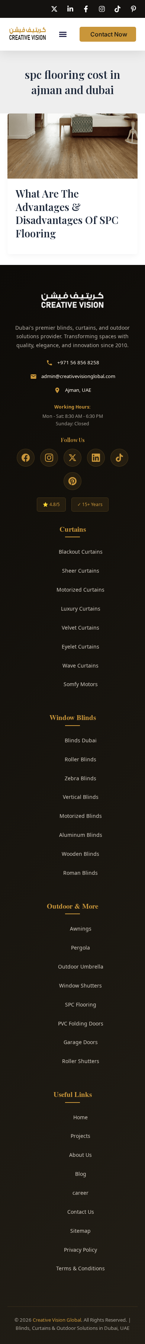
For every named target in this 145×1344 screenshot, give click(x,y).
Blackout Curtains (81, 551)
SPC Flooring (80, 1004)
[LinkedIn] (96, 458)
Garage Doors (81, 1042)
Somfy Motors (81, 684)
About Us (80, 1154)
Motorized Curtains (80, 589)
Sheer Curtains (80, 570)
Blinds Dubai (81, 740)
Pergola (80, 947)
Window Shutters (80, 985)
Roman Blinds (80, 872)
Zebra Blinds (80, 778)
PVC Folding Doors (80, 1023)
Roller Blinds (80, 759)
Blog (80, 1173)
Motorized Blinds (80, 815)
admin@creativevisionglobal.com (78, 376)
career (80, 1192)
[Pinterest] (72, 481)
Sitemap (80, 1230)
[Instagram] (49, 458)
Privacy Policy (80, 1249)
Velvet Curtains (80, 627)
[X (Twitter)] (72, 458)
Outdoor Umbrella (80, 966)
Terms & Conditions (80, 1268)
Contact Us (80, 1211)
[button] (63, 34)
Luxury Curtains (80, 608)
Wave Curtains (80, 665)
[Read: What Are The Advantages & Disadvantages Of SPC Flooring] (72, 145)
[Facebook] (26, 458)
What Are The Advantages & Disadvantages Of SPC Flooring (67, 213)
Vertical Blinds (81, 796)
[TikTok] (119, 458)
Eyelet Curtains (80, 646)
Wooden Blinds (80, 853)
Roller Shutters (80, 1061)
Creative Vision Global (57, 1319)
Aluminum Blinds (80, 834)
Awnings (80, 928)
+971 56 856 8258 (78, 362)
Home (80, 1117)
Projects (80, 1135)
